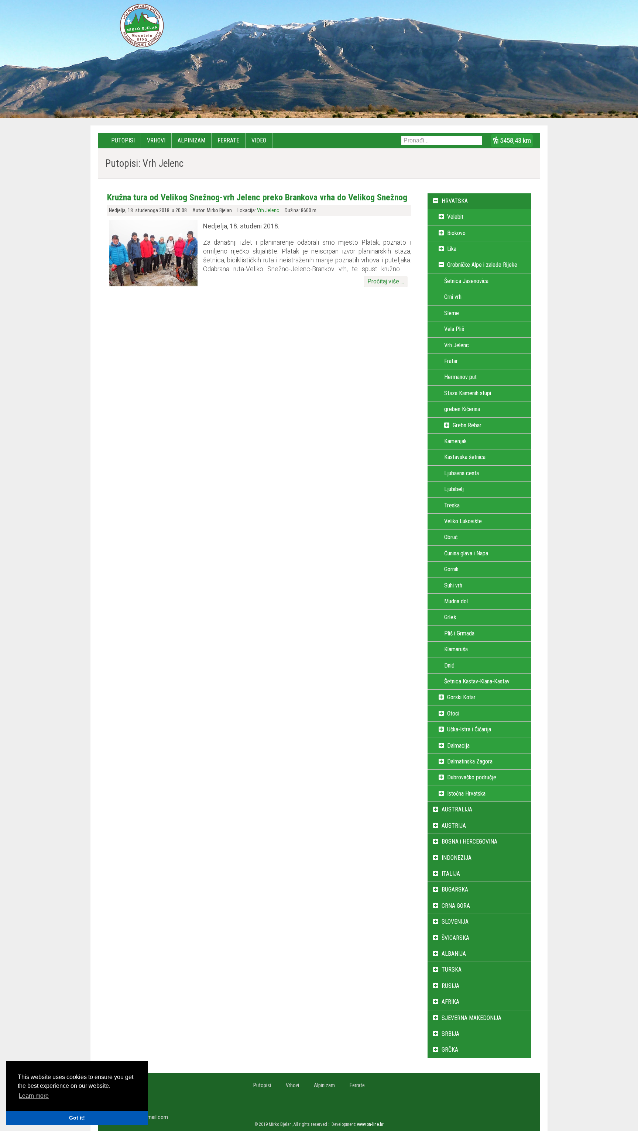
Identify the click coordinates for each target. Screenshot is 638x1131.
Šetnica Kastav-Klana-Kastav (477, 681)
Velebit (455, 216)
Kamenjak (455, 441)
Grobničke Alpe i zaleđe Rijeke (482, 264)
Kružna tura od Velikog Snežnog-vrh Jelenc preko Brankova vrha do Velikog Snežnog (257, 197)
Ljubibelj (454, 489)
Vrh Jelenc (268, 210)
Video (258, 140)
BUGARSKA (455, 889)
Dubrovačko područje (471, 777)
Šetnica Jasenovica (466, 281)
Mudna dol (456, 601)
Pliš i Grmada (459, 633)
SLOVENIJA (455, 921)
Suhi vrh (453, 585)
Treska (452, 505)
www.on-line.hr (370, 1124)
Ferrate (228, 140)
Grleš (450, 617)
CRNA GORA (456, 905)
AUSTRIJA (454, 825)
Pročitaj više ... (385, 281)
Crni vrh (453, 296)
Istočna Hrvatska (466, 793)
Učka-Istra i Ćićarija (469, 729)
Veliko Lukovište (463, 521)
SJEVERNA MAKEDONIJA (471, 1017)
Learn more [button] (34, 1096)
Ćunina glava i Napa (466, 553)
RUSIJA (450, 985)
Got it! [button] (77, 1118)
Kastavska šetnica (465, 457)
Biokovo (456, 233)
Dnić (449, 665)
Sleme (451, 313)
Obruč (450, 537)
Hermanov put (460, 376)
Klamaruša (456, 649)
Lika (451, 248)
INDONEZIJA (456, 857)
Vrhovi (156, 140)
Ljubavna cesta (461, 473)
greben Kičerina (462, 409)
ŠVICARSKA (455, 937)
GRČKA (450, 1049)
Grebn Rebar (467, 425)
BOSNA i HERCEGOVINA (469, 841)
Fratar (451, 361)
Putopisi (123, 140)
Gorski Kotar (461, 697)
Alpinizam (191, 140)
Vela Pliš (454, 328)
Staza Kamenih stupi (467, 393)
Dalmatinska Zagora (470, 761)
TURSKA (452, 969)
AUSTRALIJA (457, 809)
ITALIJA (451, 873)
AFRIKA (450, 1001)
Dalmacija (458, 745)
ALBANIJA (454, 953)
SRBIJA (450, 1033)
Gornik (451, 569)
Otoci (453, 713)
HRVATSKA (455, 200)
